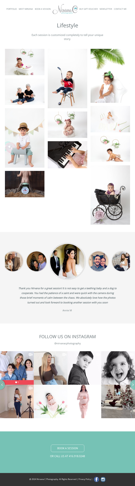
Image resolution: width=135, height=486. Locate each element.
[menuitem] (12, 9)
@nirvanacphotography (67, 343)
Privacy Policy (85, 479)
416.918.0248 (77, 456)
